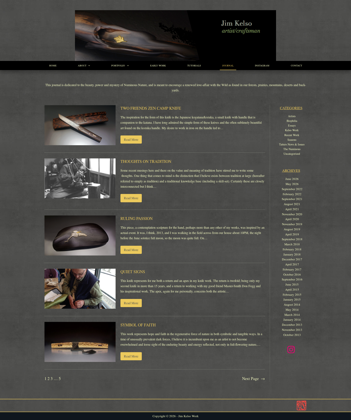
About (82, 65)
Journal (228, 65)
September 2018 (292, 239)
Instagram (262, 65)
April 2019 (292, 234)
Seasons (291, 140)
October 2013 (292, 335)
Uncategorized (292, 154)
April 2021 (292, 209)
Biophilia (292, 121)
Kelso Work (292, 130)
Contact (296, 65)
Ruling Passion (136, 218)
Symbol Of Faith (138, 325)
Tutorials (194, 65)
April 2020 (292, 219)
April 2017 (292, 264)
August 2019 (292, 229)
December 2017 (292, 259)
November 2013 (292, 330)
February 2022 (292, 194)
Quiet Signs (132, 271)
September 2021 (292, 199)
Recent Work (291, 135)
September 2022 (292, 189)
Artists (292, 116)
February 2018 (292, 249)
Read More (133, 140)
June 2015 (292, 284)
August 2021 (292, 204)
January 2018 (292, 254)
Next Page (253, 378)
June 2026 (292, 179)
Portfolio (118, 65)
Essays (292, 125)
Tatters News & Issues (291, 144)
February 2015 (292, 294)
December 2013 (292, 325)
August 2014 (292, 304)
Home (52, 65)
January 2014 (292, 319)
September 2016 (292, 279)
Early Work (158, 65)
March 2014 (292, 315)
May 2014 (292, 309)
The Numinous (291, 149)
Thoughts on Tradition (145, 161)
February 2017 (292, 269)
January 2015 (292, 299)
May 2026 (292, 184)
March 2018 (292, 244)
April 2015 (292, 289)
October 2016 (292, 274)
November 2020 (292, 214)
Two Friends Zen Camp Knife (150, 108)
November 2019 (292, 224)
